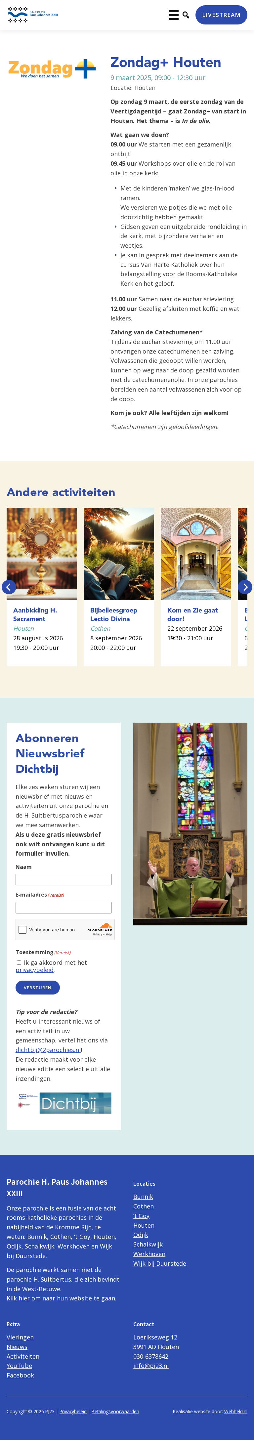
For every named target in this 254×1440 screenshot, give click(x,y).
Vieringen (20, 1337)
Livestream (221, 15)
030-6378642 (150, 1356)
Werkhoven (149, 1254)
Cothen (143, 1206)
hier (24, 1298)
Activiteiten (23, 1356)
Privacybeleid (73, 1411)
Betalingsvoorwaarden (115, 1411)
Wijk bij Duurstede (159, 1263)
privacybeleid (35, 970)
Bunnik (143, 1197)
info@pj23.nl (151, 1366)
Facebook (20, 1375)
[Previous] (9, 587)
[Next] (245, 587)
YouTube (19, 1366)
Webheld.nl (235, 1411)
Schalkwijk (148, 1244)
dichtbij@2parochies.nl (48, 1050)
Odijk (140, 1235)
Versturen (38, 988)
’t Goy (141, 1216)
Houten (143, 1225)
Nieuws (17, 1347)
